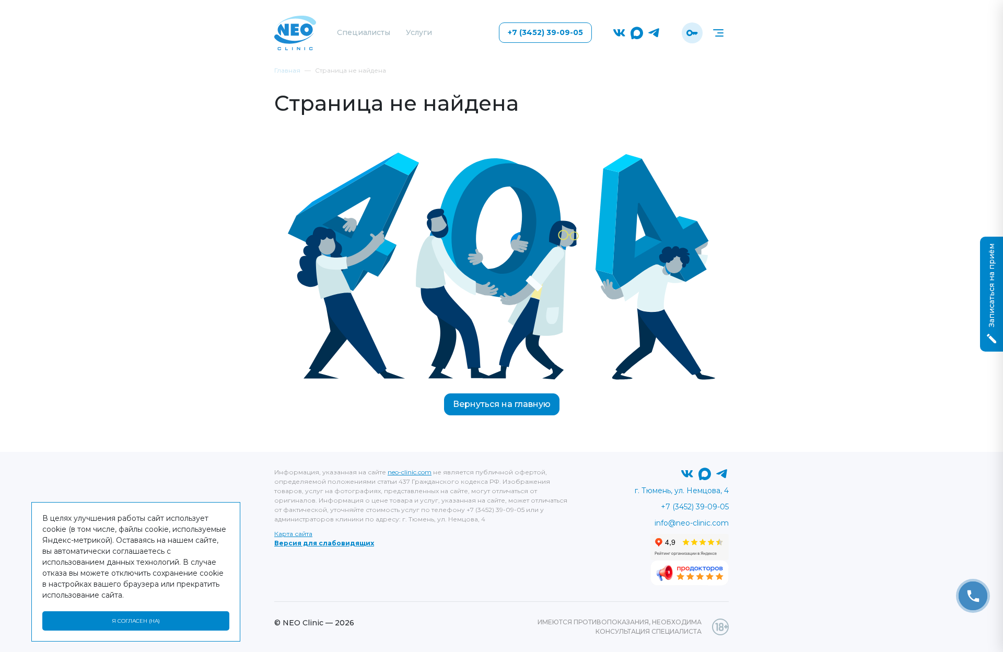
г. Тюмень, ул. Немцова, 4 (682, 490)
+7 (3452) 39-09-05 (545, 32)
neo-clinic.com (409, 472)
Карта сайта (293, 534)
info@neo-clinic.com (692, 523)
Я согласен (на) (136, 621)
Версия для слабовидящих (324, 543)
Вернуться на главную (502, 404)
